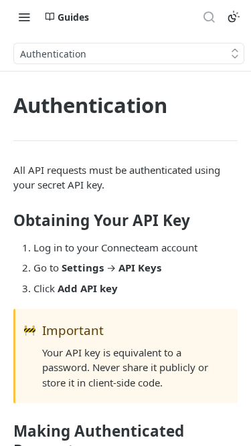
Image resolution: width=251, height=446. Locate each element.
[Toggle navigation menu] (24, 16)
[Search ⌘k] (209, 16)
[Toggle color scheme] (233, 16)
